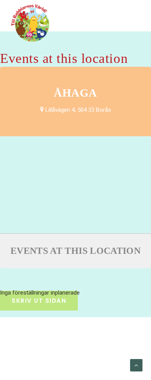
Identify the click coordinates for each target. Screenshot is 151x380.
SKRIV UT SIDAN (39, 301)
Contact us (73, 357)
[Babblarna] (30, 22)
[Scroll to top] (136, 364)
